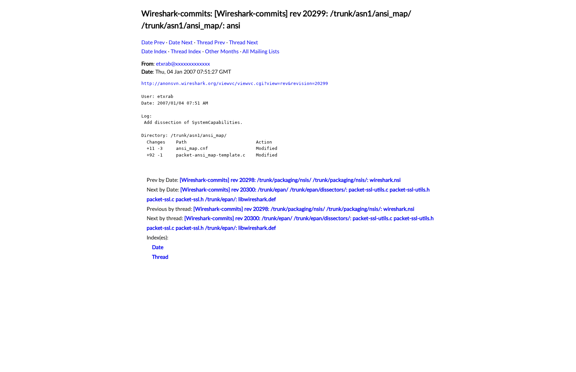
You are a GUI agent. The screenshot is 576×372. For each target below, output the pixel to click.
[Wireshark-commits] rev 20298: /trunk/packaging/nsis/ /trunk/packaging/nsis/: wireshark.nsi (290, 180)
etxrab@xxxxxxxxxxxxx (183, 64)
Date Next (181, 42)
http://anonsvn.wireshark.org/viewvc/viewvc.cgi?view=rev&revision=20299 (234, 83)
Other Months (222, 51)
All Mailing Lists (260, 51)
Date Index (154, 51)
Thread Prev (211, 42)
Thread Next (243, 42)
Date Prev (153, 42)
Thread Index (186, 51)
